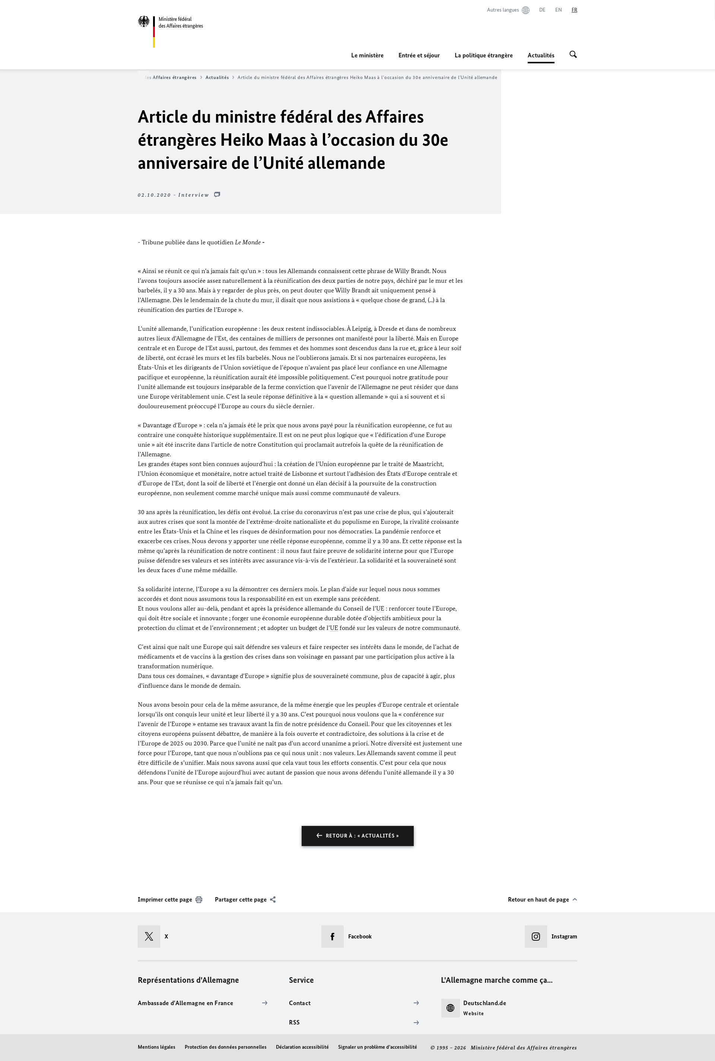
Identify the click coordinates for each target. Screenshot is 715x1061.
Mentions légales (156, 1047)
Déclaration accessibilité (302, 1047)
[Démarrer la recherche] (573, 55)
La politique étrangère (484, 55)
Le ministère (367, 55)
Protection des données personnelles (226, 1047)
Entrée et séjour (419, 55)
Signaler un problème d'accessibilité (377, 1047)
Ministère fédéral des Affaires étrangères (150, 77)
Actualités (217, 77)
